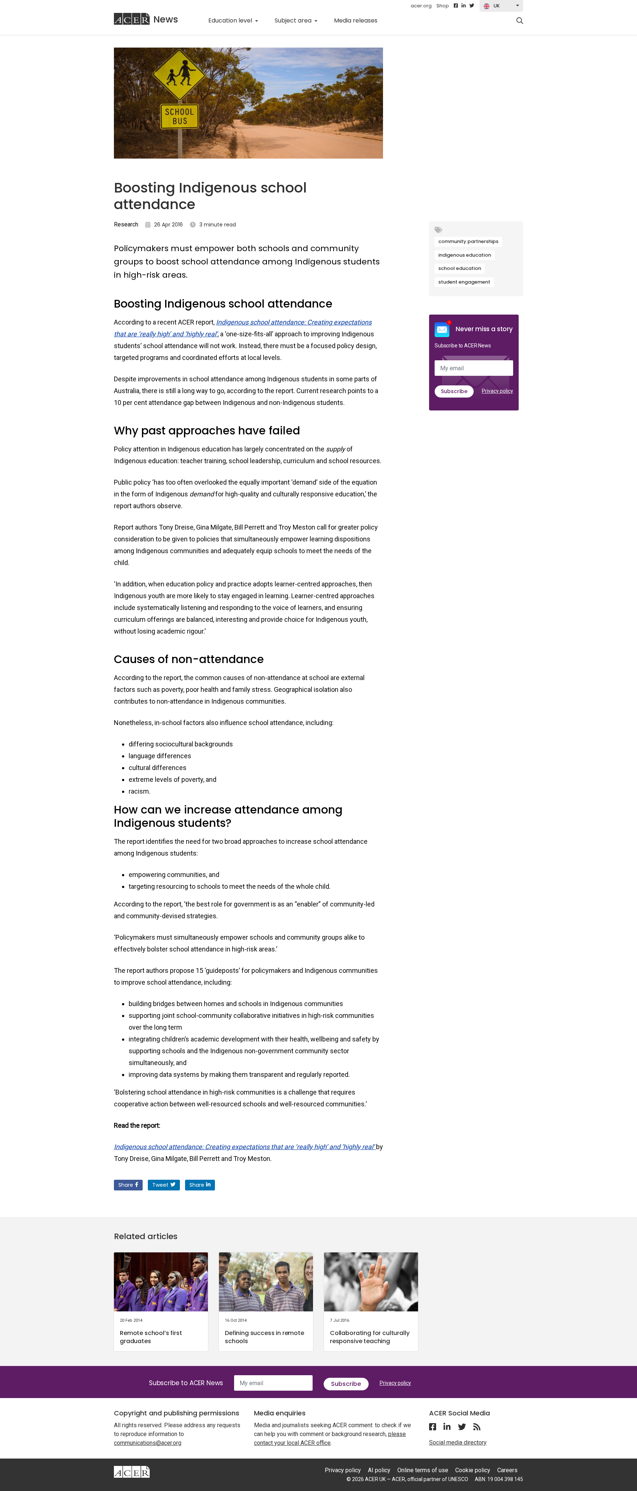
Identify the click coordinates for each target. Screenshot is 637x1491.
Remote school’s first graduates (151, 1337)
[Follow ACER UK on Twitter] (471, 6)
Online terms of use (422, 1470)
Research (126, 224)
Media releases (360, 20)
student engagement (464, 281)
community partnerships (468, 241)
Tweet (160, 1185)
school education (459, 268)
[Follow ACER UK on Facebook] (456, 6)
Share (125, 1185)
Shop (442, 5)
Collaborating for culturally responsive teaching (370, 1337)
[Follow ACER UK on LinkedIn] (464, 6)
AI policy (379, 1470)
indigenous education (464, 255)
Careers (507, 1470)
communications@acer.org (147, 1442)
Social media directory (458, 1442)
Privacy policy (497, 391)
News (165, 19)
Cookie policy (472, 1470)
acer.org (421, 5)
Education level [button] (231, 20)
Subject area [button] (294, 20)
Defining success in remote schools (264, 1337)
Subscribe (454, 391)
